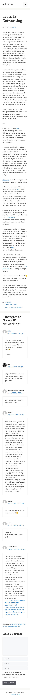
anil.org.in (7, 4)
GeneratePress (15, 694)
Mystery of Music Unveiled (13, 307)
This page (5, 180)
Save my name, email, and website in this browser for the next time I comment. (14, 675)
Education (8, 302)
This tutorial (11, 217)
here (17, 128)
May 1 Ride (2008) (11, 305)
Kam (9, 331)
